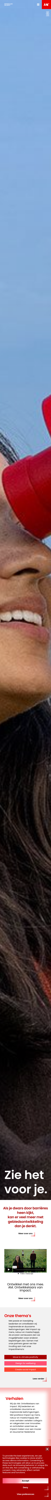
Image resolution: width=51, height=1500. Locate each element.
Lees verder (38, 1378)
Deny (25, 1487)
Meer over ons (25, 1233)
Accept (25, 1480)
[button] (47, 1449)
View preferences (25, 1494)
